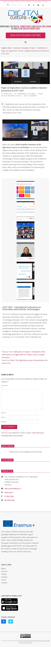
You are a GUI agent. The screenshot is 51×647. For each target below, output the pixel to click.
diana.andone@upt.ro (13, 488)
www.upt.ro (9, 492)
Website (3, 422)
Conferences (21, 94)
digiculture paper (7, 96)
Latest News (31, 94)
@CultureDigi (9, 500)
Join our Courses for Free (26, 35)
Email (3, 417)
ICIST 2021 (18, 96)
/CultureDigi (9, 496)
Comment (4, 386)
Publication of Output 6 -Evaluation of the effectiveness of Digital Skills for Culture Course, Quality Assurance (23, 355)
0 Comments (32, 96)
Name (3, 413)
